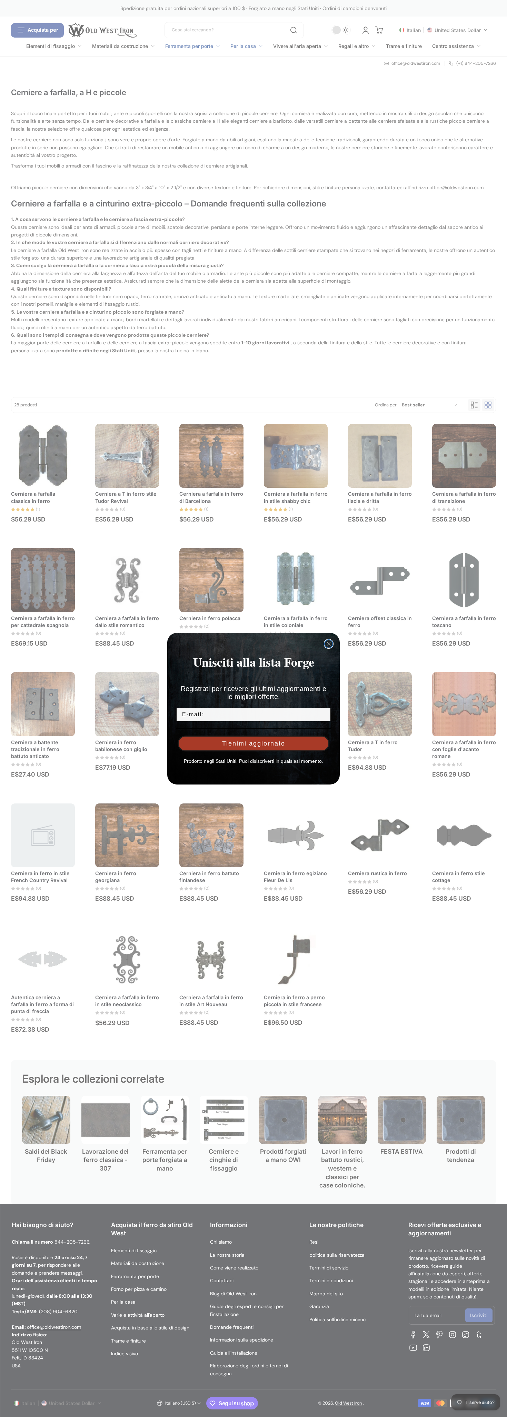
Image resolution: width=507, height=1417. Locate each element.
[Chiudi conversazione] (329, 644)
